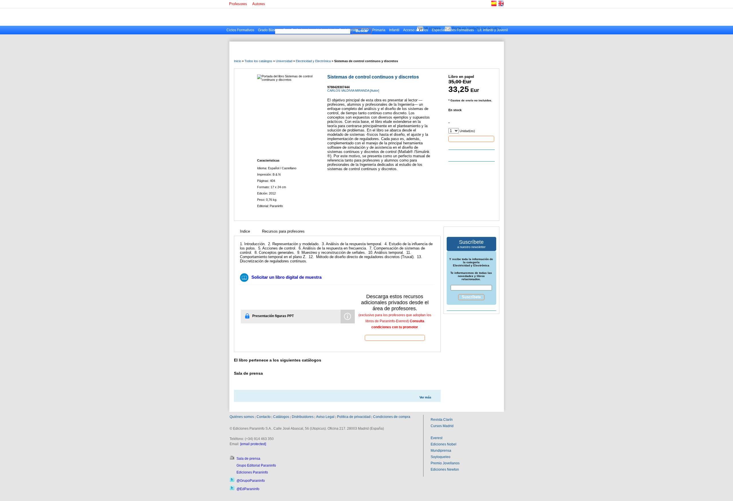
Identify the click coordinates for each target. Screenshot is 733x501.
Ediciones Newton (445, 469)
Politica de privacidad (354, 417)
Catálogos (281, 417)
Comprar (471, 138)
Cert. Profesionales (298, 30)
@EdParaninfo (248, 489)
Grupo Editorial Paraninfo (256, 465)
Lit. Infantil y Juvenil (493, 30)
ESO (365, 30)
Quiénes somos (242, 417)
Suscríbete (471, 297)
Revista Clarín (442, 420)
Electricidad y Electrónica (313, 61)
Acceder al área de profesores (395, 337)
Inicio (237, 61)
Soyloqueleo (440, 457)
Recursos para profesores (283, 231)
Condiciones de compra (391, 417)
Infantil (394, 30)
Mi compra (432, 28)
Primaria (378, 30)
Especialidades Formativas (453, 30)
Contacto (264, 417)
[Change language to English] (501, 7)
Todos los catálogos (258, 61)
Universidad (325, 30)
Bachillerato (348, 30)
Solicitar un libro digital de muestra (286, 277)
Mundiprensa (441, 451)
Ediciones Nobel (443, 444)
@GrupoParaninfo (251, 481)
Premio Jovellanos (445, 463)
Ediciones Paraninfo (252, 472)
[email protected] (253, 444)
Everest (436, 438)
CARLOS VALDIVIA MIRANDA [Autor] (353, 90)
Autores (258, 4)
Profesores (238, 4)
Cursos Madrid (442, 426)
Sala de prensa (248, 459)
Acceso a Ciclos (415, 30)
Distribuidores (303, 417)
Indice (245, 231)
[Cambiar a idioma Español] (493, 7)
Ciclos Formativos (240, 30)
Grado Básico (268, 30)
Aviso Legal (325, 417)
